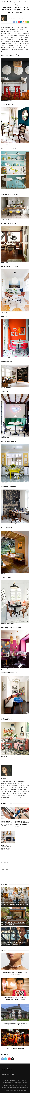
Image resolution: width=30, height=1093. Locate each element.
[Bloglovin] (12, 1058)
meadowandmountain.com (7, 623)
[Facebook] (2, 1058)
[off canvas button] (2, 1)
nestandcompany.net (6, 387)
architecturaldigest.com (7, 715)
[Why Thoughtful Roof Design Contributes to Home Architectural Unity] (15, 1013)
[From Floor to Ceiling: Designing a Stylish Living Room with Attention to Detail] (8, 837)
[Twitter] (2, 799)
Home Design (15, 5)
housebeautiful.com (6, 482)
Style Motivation (15, 1)
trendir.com (4, 573)
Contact (3, 1069)
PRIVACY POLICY (5, 1074)
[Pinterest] (9, 1058)
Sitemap (14, 1074)
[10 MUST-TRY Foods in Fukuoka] (15, 1039)
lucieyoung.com (5, 437)
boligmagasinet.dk (5, 357)
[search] (27, 1)
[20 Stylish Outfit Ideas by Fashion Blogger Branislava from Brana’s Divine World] (15, 988)
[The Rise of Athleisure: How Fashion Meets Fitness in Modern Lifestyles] (15, 936)
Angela (8, 18)
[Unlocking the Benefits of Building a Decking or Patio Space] (15, 916)
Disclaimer (9, 1069)
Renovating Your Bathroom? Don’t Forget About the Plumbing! (22, 823)
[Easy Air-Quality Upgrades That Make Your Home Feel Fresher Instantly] (8, 813)
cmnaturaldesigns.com (6, 100)
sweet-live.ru (4, 756)
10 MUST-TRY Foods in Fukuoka (15, 1048)
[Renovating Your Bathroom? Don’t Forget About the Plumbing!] (22, 813)
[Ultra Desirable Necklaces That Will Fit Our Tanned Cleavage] (15, 962)
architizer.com (4, 262)
